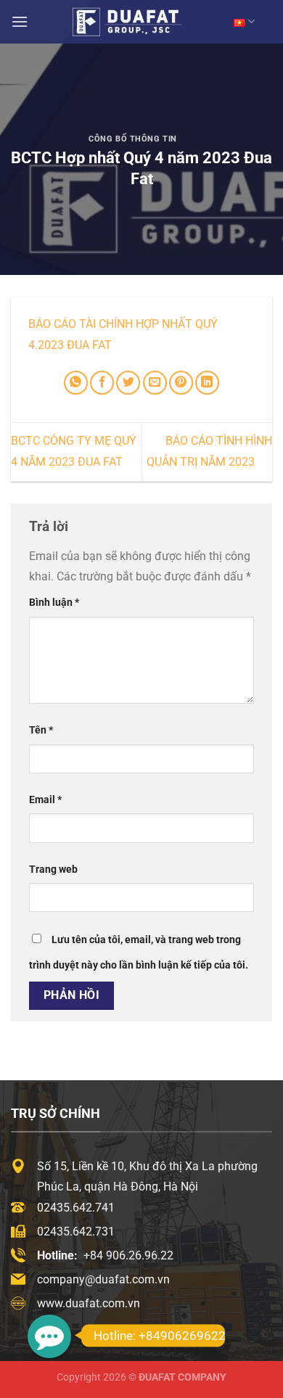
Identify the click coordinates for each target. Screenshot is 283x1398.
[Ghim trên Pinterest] (181, 383)
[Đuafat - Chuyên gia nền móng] (141, 21)
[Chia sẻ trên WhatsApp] (76, 383)
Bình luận (54, 602)
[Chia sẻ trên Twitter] (128, 383)
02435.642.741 (76, 1207)
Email (45, 800)
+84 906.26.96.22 (128, 1255)
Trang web (53, 869)
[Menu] (19, 21)
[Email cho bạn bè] (155, 383)
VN (244, 21)
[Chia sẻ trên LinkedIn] (207, 383)
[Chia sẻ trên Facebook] (102, 383)
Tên (41, 730)
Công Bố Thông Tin (133, 139)
